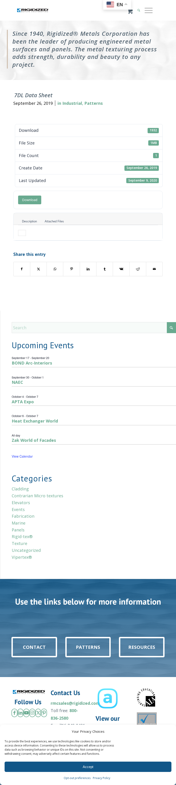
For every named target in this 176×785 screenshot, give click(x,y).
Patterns (93, 103)
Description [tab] (29, 221)
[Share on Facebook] (22, 269)
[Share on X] (38, 269)
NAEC (17, 382)
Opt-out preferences (77, 778)
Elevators (21, 502)
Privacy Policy (101, 778)
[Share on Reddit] (138, 269)
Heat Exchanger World (35, 421)
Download (29, 200)
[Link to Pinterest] (44, 712)
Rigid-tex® (22, 536)
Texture (19, 543)
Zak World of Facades (34, 440)
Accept (88, 767)
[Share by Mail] (154, 269)
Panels (18, 530)
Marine (18, 523)
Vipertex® (22, 557)
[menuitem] (148, 10)
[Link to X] (38, 712)
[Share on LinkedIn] (88, 269)
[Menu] (146, 10)
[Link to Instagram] (32, 712)
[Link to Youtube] (26, 712)
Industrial (72, 103)
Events (18, 509)
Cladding (20, 489)
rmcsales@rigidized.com (75, 703)
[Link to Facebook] (14, 712)
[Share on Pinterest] (71, 269)
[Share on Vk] (121, 269)
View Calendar (22, 456)
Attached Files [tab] (54, 221)
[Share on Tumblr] (104, 269)
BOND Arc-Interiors (32, 363)
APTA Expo (23, 401)
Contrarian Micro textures (37, 495)
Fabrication (23, 516)
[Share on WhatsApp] (55, 269)
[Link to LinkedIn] (20, 712)
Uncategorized (26, 550)
